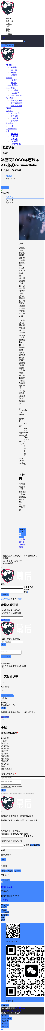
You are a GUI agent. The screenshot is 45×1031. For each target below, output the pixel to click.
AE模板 (9, 176)
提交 (3, 790)
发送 (7, 620)
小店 (8, 26)
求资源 (9, 24)
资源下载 (9, 18)
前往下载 (5, 188)
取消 (3, 620)
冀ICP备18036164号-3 (12, 1011)
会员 (9, 34)
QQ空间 (17, 871)
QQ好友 (10, 871)
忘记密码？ (6, 599)
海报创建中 (6, 880)
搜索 (3, 644)
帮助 (8, 31)
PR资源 (9, 78)
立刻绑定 (5, 717)
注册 (20, 599)
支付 (3, 708)
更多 (8, 131)
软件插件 (9, 111)
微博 (3, 871)
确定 (3, 719)
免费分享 (9, 21)
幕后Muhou (20, 1008)
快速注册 (10, 46)
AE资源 (9, 65)
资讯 (8, 29)
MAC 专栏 (10, 88)
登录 (3, 46)
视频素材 (9, 98)
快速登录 (5, 595)
